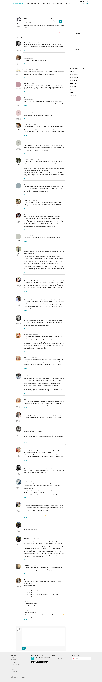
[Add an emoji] (32, 629)
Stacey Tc (26, 200)
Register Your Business (15, 666)
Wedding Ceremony (74, 74)
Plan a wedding (75, 37)
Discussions (33, 6)
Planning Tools (30, 3)
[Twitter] (56, 658)
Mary (25, 278)
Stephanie (26, 248)
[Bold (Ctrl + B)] (23, 629)
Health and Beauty (73, 83)
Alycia (25, 334)
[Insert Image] (35, 629)
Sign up (87, 3)
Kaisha (25, 414)
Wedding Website (14, 671)
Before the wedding (76, 42)
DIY (72, 45)
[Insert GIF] (39, 629)
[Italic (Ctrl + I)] (26, 629)
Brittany (26, 375)
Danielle (26, 159)
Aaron (25, 112)
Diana (25, 214)
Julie (25, 357)
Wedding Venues (38, 3)
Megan (25, 21)
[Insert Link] (30, 629)
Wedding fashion (75, 40)
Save (56, 21)
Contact (12, 657)
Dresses (54, 3)
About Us (12, 667)
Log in (84, 3)
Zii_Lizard (26, 42)
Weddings (18, 6)
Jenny (25, 97)
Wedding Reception (74, 77)
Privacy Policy (13, 661)
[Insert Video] (37, 629)
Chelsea (26, 524)
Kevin (25, 235)
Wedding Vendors (47, 3)
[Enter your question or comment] (43, 638)
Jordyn (25, 56)
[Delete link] (28, 629)
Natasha (26, 298)
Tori (25, 579)
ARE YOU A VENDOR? (85, 1)
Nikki (25, 317)
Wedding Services (73, 80)
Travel (71, 89)
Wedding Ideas (60, 3)
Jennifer (26, 83)
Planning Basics (73, 71)
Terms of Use (13, 659)
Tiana (25, 124)
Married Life (72, 92)
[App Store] (35, 662)
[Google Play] (44, 662)
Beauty (28, 6)
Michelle (26, 565)
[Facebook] (53, 658)
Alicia (25, 142)
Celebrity (26, 69)
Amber (25, 184)
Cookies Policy (13, 662)
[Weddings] (19, 3)
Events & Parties (73, 95)
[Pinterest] (58, 658)
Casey (25, 481)
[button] (59, 32)
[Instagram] (61, 658)
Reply (60, 21)
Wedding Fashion (73, 86)
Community (67, 3)
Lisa (25, 503)
